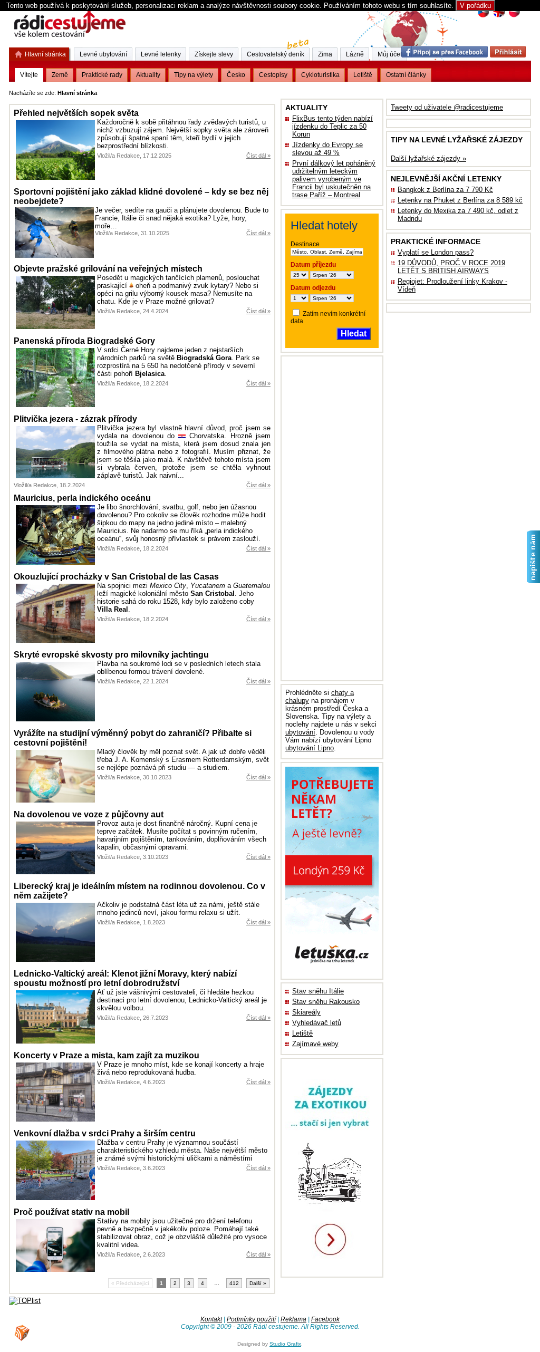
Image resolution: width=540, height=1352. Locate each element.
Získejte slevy (214, 54)
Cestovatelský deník (275, 54)
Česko (236, 75)
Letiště (302, 1033)
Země (60, 75)
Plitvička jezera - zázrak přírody (75, 418)
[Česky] (483, 16)
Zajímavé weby (315, 1044)
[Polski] (513, 16)
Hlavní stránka (45, 54)
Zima (325, 54)
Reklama (293, 1319)
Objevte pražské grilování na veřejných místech (108, 268)
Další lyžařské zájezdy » (428, 158)
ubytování (300, 732)
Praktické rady (102, 75)
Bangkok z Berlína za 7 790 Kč (445, 190)
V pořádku (475, 5)
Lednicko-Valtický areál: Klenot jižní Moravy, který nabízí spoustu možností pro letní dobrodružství (125, 978)
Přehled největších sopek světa (76, 113)
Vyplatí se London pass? (436, 252)
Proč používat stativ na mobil (71, 1212)
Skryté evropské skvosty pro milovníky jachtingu (111, 654)
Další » (257, 1283)
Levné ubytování (103, 54)
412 (234, 1283)
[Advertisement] (230, 91)
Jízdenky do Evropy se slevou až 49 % (327, 149)
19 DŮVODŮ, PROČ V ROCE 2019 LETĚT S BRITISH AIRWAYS (451, 267)
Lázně (355, 54)
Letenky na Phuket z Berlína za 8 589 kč (460, 200)
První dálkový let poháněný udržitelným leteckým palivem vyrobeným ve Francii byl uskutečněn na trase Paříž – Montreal (333, 179)
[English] (498, 16)
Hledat (354, 333)
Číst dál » (258, 155)
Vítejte (29, 75)
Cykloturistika (320, 75)
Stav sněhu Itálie (318, 991)
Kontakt (211, 1319)
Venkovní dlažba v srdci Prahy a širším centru (105, 1133)
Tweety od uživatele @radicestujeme (447, 107)
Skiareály (306, 1012)
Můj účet (390, 54)
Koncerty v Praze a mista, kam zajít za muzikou (106, 1055)
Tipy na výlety (193, 75)
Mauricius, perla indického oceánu (82, 498)
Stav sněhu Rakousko (326, 1002)
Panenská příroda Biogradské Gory (84, 340)
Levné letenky (161, 54)
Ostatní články (406, 75)
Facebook (325, 1319)
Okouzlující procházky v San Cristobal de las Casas (116, 576)
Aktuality (148, 75)
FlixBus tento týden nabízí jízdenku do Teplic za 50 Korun (332, 126)
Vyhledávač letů (316, 1023)
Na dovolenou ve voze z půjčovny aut (88, 814)
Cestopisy (273, 75)
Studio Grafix (285, 1344)
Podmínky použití (251, 1319)
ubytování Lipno (309, 748)
